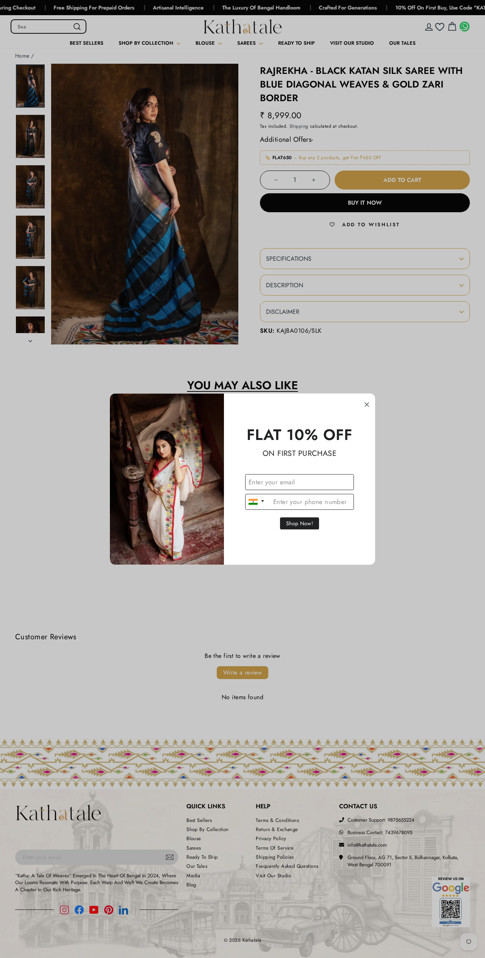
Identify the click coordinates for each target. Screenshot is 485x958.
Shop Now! (299, 523)
